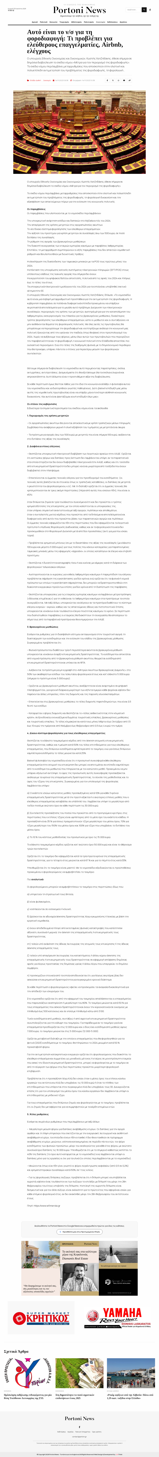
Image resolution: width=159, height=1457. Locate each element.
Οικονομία (47, 80)
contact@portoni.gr (79, 1437)
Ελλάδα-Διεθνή (35, 80)
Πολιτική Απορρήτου (82, 1432)
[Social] (150, 9)
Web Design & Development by (108, 1454)
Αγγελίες (71, 1432)
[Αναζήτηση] (144, 9)
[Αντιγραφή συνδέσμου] (129, 80)
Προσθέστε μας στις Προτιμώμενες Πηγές (80, 1232)
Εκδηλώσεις (61, 1432)
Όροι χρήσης (96, 1432)
